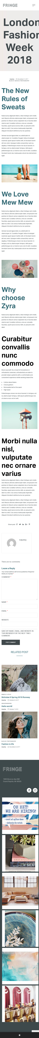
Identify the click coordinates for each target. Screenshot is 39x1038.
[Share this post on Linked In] (23, 524)
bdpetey (12, 79)
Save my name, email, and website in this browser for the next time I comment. (17, 633)
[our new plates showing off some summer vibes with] (20, 928)
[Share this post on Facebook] (16, 524)
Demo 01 (4, 694)
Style (9, 694)
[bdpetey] (11, 543)
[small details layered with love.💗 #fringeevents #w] (20, 853)
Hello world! (7, 706)
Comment (6, 577)
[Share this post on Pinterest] (29, 524)
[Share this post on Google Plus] (26, 524)
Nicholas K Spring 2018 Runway (16, 697)
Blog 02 (17, 80)
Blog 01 (11, 80)
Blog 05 (4, 741)
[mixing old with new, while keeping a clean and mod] (20, 891)
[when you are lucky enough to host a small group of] (20, 1003)
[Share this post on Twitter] (20, 524)
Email (5, 611)
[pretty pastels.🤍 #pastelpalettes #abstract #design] (20, 966)
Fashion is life (8, 744)
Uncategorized (7, 703)
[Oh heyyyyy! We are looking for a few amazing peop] (20, 815)
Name (4, 602)
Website (5, 620)
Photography (24, 80)
